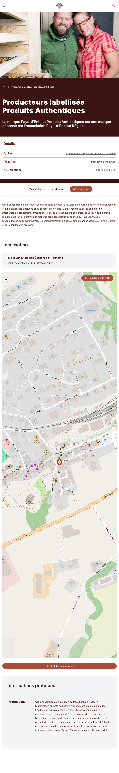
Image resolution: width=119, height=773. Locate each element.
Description (35, 189)
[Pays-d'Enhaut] (59, 6)
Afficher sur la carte (62, 666)
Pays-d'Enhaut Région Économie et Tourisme (91, 153)
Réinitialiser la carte (99, 278)
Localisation (57, 189)
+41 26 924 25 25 (106, 169)
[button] (59, 462)
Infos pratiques (81, 189)
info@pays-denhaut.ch (103, 161)
